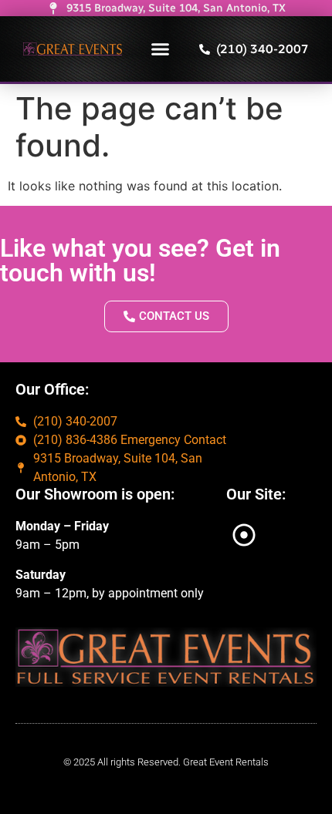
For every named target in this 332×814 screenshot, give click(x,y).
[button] (160, 49)
